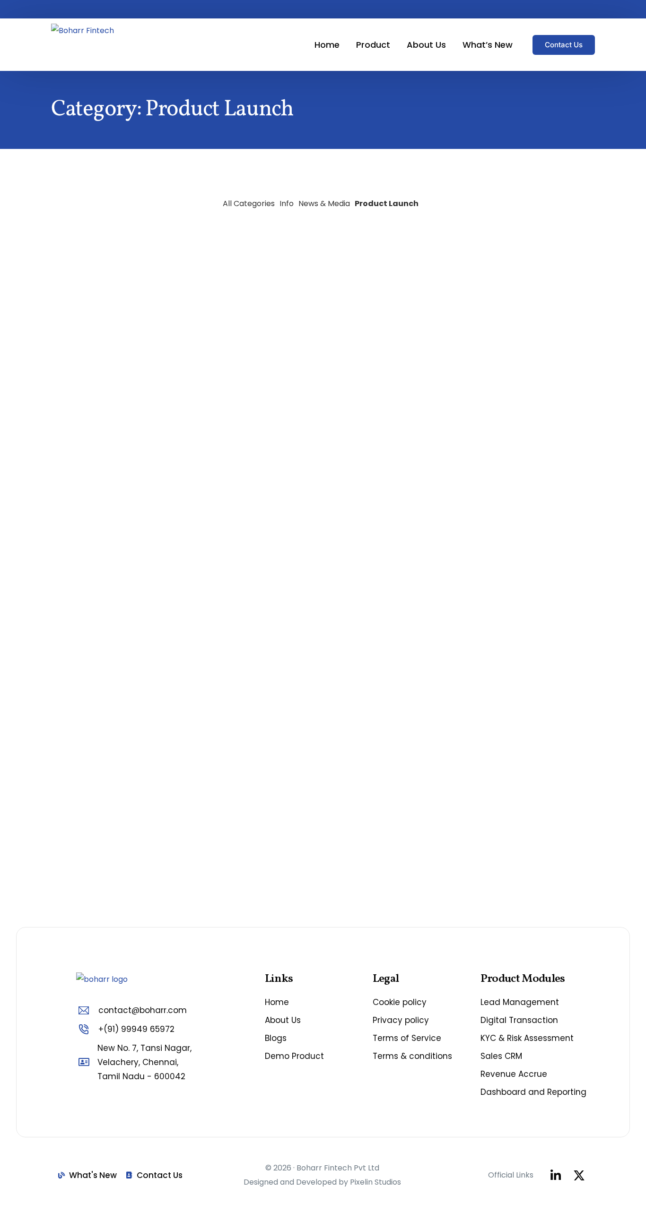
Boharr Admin (73, 195)
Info (286, 203)
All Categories (249, 203)
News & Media (324, 203)
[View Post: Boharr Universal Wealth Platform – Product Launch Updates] (134, 603)
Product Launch (387, 203)
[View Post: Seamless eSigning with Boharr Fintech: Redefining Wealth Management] (512, 488)
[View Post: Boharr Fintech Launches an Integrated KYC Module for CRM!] (323, 488)
